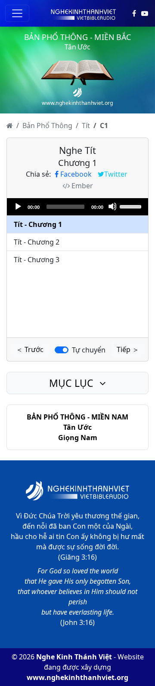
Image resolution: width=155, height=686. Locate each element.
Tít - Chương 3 (36, 259)
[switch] (61, 349)
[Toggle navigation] (17, 13)
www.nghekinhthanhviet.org (77, 677)
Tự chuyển (88, 350)
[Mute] (112, 206)
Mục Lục (72, 383)
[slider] (132, 206)
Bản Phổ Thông (47, 125)
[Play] (18, 206)
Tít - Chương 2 (36, 242)
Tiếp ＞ (128, 349)
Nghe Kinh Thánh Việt (74, 657)
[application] (77, 206)
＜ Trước (29, 349)
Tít (86, 125)
